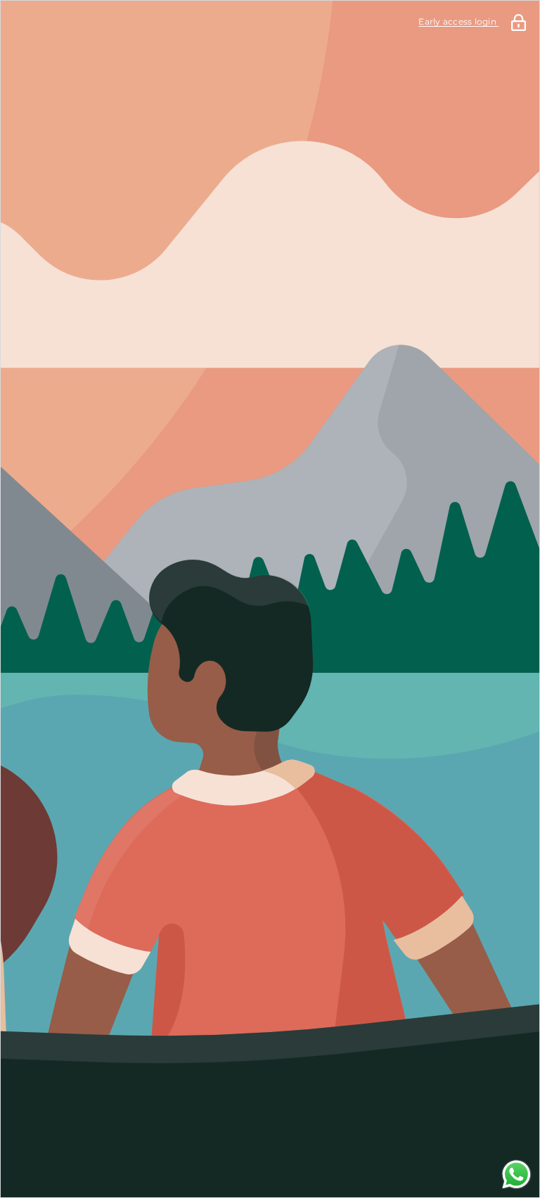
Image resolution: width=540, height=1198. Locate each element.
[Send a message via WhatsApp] (516, 1174)
